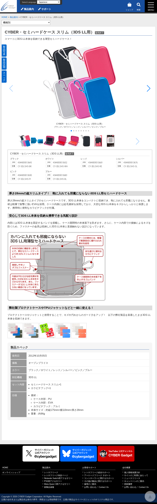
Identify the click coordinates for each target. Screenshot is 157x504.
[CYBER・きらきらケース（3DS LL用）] (31, 330)
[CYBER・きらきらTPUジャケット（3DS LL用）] (15, 330)
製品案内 (29, 9)
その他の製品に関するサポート (98, 481)
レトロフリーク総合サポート (97, 472)
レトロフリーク (51, 472)
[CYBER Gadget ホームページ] (8, 6)
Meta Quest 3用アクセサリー (57, 484)
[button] (149, 88)
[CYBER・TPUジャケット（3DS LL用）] (63, 330)
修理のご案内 (90, 484)
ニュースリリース (132, 478)
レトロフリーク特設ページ (56, 475)
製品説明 (4, 63)
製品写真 (4, 50)
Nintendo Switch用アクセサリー (58, 478)
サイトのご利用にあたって (136, 475)
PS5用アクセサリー (53, 481)
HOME (5, 17)
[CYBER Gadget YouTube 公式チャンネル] (116, 454)
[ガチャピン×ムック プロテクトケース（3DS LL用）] (47, 330)
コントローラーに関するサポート (99, 478)
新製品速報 (49, 487)
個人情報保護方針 (132, 472)
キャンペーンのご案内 (134, 481)
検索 (138, 10)
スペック (4, 76)
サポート (46, 9)
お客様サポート (89, 467)
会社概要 (126, 467)
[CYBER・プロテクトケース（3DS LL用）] (79, 330)
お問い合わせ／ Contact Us (96, 487)
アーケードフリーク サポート (97, 475)
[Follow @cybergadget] (41, 454)
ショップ (129, 10)
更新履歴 (128, 484)
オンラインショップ (11, 472)
